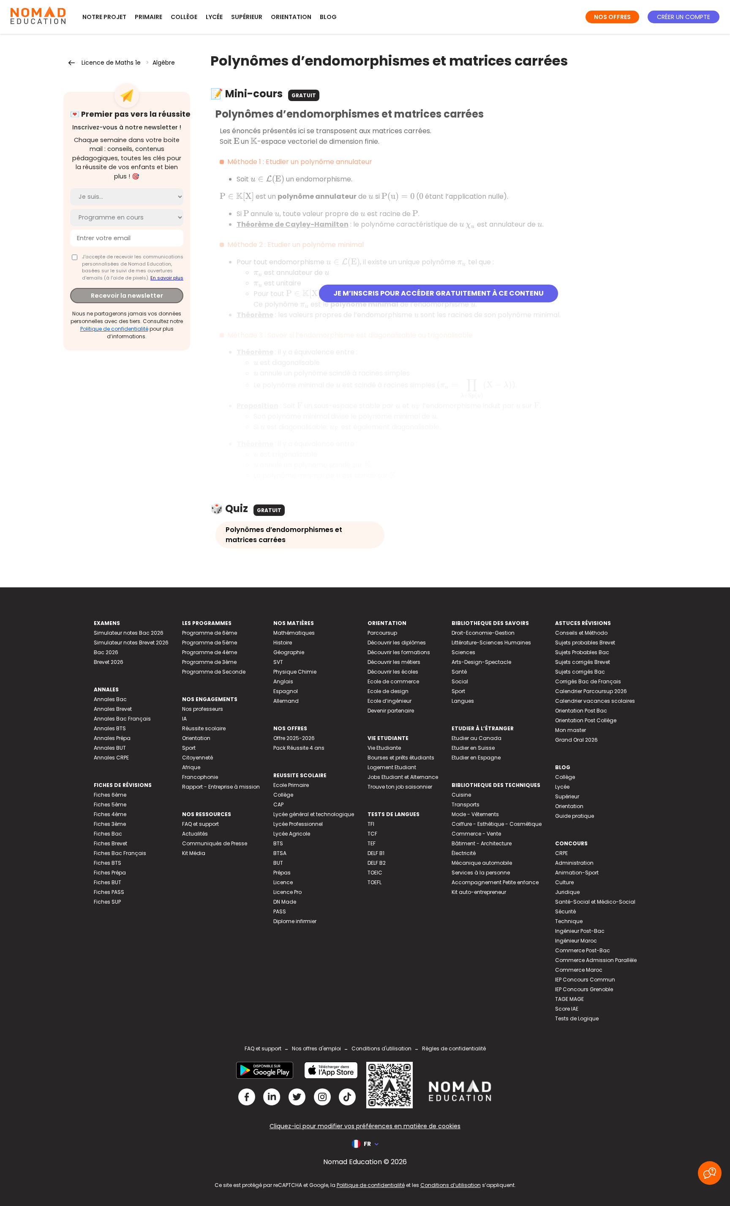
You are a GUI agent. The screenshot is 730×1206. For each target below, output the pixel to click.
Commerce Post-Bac (582, 950)
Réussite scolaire (204, 728)
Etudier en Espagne (476, 757)
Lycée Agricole (291, 833)
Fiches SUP (107, 901)
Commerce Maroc (578, 969)
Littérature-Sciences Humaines (491, 642)
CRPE (561, 853)
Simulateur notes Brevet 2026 (131, 642)
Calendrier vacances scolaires (595, 700)
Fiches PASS (109, 892)
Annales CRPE (111, 757)
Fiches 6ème (110, 794)
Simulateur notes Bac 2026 (128, 632)
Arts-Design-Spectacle (481, 662)
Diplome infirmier (294, 921)
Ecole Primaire (291, 785)
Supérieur (246, 17)
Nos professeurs (202, 709)
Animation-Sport (577, 872)
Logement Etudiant (392, 767)
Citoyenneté (197, 757)
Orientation (291, 17)
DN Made (284, 901)
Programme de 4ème (209, 652)
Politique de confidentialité (114, 328)
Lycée (214, 17)
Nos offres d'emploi (316, 1048)
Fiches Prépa (110, 872)
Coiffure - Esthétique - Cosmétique (497, 824)
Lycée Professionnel (298, 824)
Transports (465, 804)
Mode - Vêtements (475, 814)
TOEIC (375, 872)
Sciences (463, 652)
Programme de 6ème (209, 632)
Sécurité (565, 911)
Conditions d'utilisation (381, 1048)
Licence (283, 882)
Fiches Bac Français (120, 853)
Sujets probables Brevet (585, 642)
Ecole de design (388, 691)
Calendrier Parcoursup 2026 (591, 691)
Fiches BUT (107, 882)
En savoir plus (166, 277)
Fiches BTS (107, 862)
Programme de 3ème (209, 662)
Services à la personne (481, 872)
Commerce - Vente (476, 833)
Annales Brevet (113, 709)
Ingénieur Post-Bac (580, 931)
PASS (279, 911)
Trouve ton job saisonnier (400, 786)
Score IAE (566, 1008)
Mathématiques (294, 632)
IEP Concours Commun (585, 979)
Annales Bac (110, 699)
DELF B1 (376, 853)
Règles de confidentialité (454, 1048)
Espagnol (285, 691)
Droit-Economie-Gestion (483, 632)
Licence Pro (287, 892)
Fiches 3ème (110, 824)
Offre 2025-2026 (294, 738)
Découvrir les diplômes (397, 642)
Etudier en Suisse (473, 747)
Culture (564, 882)
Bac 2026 (106, 652)
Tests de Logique (577, 1018)
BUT (278, 862)
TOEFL (374, 882)
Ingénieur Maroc (576, 940)
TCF (372, 833)
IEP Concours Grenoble (584, 989)
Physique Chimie (294, 671)
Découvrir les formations (399, 652)
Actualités (195, 833)
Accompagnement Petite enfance (495, 882)
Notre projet (104, 17)
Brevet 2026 (108, 662)
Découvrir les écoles (393, 671)
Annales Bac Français (122, 718)
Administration (574, 862)
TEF (372, 843)
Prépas (282, 872)
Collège (184, 17)
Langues (463, 700)
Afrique (191, 767)
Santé (459, 671)
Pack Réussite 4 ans (298, 747)
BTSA (279, 853)
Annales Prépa (112, 738)
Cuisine (461, 794)
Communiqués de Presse (214, 843)
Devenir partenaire (391, 710)
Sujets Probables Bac (582, 652)
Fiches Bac (108, 833)
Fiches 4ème (110, 814)
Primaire (148, 17)
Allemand (286, 700)
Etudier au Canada (476, 738)
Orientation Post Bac (581, 710)
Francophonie (200, 777)
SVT (278, 662)
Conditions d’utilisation (450, 1185)
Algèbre (164, 62)
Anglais (283, 681)
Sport (189, 747)
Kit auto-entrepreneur (479, 892)
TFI (371, 824)
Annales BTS (110, 728)
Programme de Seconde (213, 671)
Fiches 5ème (110, 804)
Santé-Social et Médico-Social (595, 901)
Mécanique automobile (482, 862)
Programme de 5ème (209, 642)
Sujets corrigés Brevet (582, 662)
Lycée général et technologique (313, 814)
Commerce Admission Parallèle (596, 960)
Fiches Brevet (110, 843)
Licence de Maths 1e (111, 62)
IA (184, 718)
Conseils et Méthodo (581, 632)
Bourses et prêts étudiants (401, 757)
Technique (569, 921)
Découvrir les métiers (394, 662)
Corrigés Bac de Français (588, 681)
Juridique (567, 892)
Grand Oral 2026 (576, 739)
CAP (278, 804)
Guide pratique (574, 816)
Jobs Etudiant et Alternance (403, 777)
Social (460, 681)
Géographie (288, 652)
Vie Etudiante (384, 747)
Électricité (464, 853)
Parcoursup (382, 632)
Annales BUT (110, 747)
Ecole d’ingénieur (389, 700)
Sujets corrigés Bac (580, 671)
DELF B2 (377, 862)
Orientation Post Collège (585, 720)
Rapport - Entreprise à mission (221, 786)
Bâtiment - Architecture (482, 843)
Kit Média (193, 853)
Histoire (282, 642)
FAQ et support (200, 824)
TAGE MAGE (569, 999)
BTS (278, 843)
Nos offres (612, 17)
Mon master (570, 730)
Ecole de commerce (393, 681)
